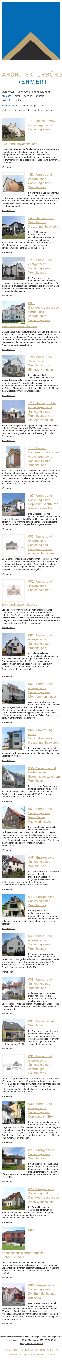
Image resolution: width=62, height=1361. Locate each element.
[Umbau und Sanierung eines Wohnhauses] (13, 999)
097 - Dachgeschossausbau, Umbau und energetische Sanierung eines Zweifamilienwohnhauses (31, 315)
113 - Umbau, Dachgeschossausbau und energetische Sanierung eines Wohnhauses (43, 456)
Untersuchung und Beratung (34, 91)
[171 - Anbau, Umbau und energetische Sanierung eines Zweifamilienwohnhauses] (13, 140)
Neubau (42, 106)
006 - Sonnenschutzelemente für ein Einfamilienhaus (23, 1243)
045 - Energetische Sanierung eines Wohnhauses (41, 862)
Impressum (28, 1355)
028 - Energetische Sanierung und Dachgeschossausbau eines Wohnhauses (43, 1195)
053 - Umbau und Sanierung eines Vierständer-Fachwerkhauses (40, 815)
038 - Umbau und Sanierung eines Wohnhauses (40, 984)
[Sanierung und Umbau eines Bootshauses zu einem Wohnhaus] (13, 787)
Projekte (6, 96)
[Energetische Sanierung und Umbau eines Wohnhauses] (13, 655)
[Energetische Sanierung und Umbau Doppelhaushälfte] (13, 1123)
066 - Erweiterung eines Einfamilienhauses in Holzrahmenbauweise (43, 736)
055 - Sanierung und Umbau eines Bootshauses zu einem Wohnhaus (44, 774)
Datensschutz (40, 1355)
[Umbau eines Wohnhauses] (13, 1041)
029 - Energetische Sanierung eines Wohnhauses (41, 1154)
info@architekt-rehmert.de (31, 1343)
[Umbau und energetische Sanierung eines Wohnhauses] (13, 955)
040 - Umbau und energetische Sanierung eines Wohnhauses (40, 942)
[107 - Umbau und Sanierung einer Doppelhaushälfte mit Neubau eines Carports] (13, 515)
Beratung (38, 110)
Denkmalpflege (29, 106)
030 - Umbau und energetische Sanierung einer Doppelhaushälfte (40, 1110)
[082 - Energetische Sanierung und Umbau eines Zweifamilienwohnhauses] (13, 601)
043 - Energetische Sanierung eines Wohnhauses (41, 901)
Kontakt (40, 96)
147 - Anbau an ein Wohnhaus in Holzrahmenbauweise (43, 222)
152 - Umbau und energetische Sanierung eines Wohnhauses (40, 181)
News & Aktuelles (11, 100)
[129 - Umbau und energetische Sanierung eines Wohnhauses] (13, 279)
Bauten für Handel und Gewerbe (16, 110)
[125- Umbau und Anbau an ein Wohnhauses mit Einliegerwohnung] (13, 377)
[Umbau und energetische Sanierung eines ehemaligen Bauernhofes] (13, 1076)
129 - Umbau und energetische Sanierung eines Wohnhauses (40, 266)
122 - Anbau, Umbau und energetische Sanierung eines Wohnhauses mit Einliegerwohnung (42, 411)
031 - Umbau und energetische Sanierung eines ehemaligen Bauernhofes (40, 1065)
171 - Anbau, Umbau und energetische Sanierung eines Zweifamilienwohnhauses (29, 132)
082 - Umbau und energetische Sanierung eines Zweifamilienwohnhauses (27, 593)
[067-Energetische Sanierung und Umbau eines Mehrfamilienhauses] (13, 703)
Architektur (8, 91)
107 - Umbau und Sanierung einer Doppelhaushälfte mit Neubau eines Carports (44, 502)
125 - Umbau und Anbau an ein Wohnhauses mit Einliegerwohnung (40, 363)
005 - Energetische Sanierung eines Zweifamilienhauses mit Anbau (42, 1292)
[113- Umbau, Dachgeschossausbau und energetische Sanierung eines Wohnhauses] (13, 468)
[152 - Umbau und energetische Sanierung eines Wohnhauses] (13, 194)
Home (5, 1350)
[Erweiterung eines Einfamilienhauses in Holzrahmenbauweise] (13, 749)
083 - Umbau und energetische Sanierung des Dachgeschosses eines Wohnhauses (41, 545)
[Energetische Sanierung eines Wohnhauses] (13, 877)
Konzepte (50, 110)
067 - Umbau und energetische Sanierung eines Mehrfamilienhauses (42, 690)
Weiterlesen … (8, 167)
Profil (18, 96)
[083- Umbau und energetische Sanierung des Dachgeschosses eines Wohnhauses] (13, 556)
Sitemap (51, 1355)
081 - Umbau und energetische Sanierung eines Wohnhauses (40, 642)
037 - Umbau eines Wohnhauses (41, 1023)
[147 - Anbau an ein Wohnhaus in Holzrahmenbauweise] (13, 238)
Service (28, 96)
